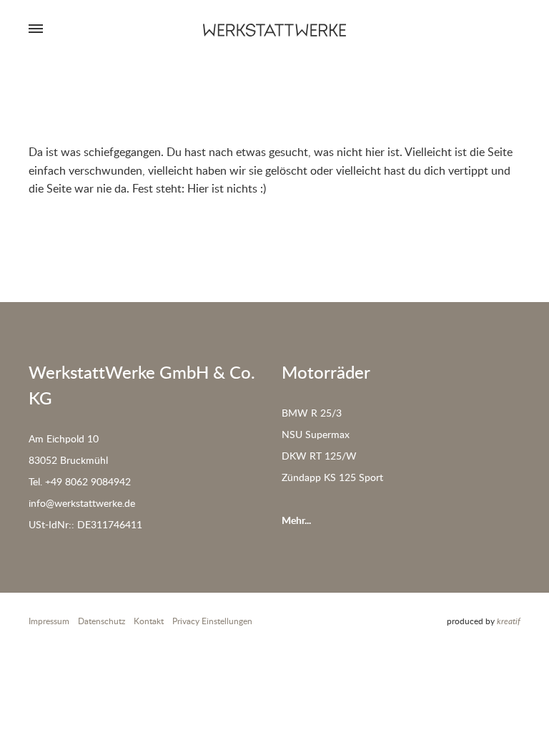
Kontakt (149, 621)
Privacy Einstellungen (212, 621)
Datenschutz (101, 621)
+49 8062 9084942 (88, 481)
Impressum (49, 621)
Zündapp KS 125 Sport (332, 477)
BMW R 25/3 (312, 412)
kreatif (508, 621)
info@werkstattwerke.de (82, 503)
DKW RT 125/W (319, 455)
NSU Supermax (316, 434)
